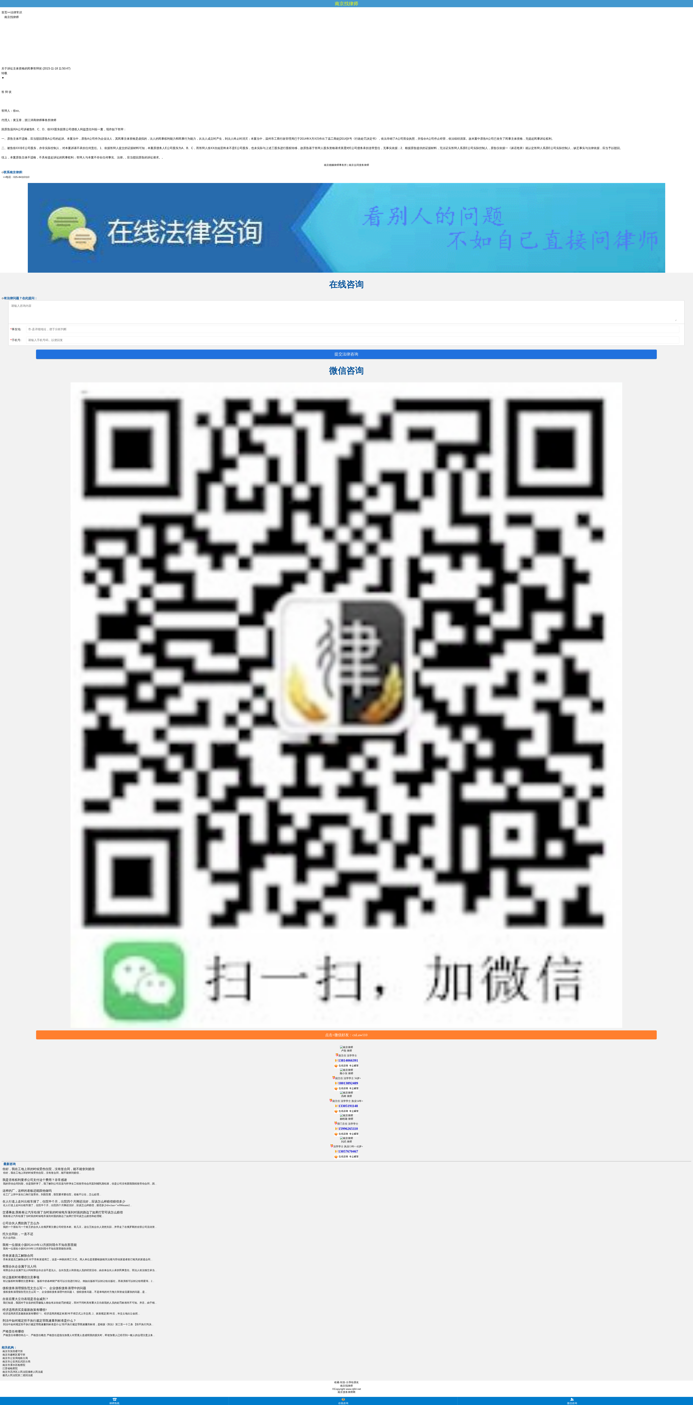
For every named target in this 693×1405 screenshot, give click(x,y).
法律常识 (16, 12)
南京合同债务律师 (359, 164)
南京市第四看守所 (13, 1351)
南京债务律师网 (346, 1392)
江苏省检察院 (10, 1368)
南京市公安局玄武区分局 (16, 1361)
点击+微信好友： (346, 1035)
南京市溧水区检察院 (14, 1364)
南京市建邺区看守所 (14, 1354)
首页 (4, 12)
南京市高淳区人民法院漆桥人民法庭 (23, 1371)
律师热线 (114, 1403)
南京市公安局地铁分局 (15, 1358)
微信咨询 (572, 1403)
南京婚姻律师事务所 (335, 164)
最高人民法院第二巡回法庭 (18, 1375)
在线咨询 (343, 1403)
